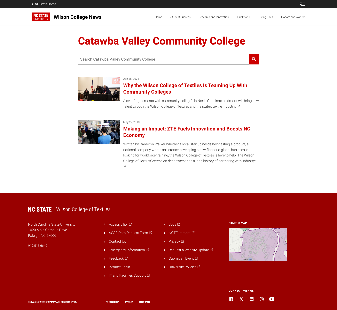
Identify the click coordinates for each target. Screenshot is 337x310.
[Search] (254, 59)
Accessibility (112, 301)
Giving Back (266, 17)
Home (158, 17)
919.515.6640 (37, 245)
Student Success (180, 17)
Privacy (129, 301)
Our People (243, 17)
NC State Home (45, 4)
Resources (144, 301)
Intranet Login (119, 267)
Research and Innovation (214, 17)
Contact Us (117, 241)
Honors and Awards (293, 17)
